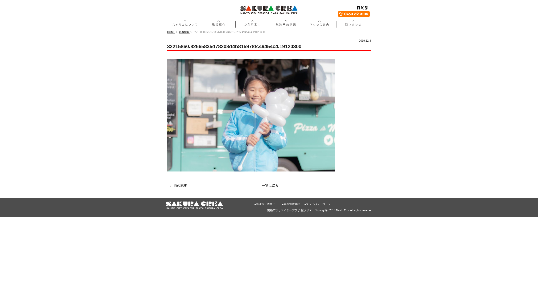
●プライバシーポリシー (318, 204)
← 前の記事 (178, 185)
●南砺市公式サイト (266, 204)
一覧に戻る (270, 185)
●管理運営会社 (291, 204)
